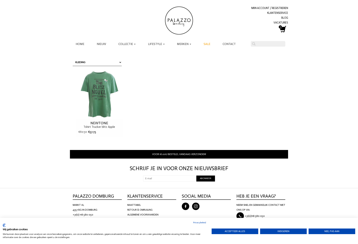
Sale (207, 44)
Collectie (126, 44)
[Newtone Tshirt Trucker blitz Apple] (99, 94)
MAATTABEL (134, 205)
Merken (183, 44)
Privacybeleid (199, 222)
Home (80, 44)
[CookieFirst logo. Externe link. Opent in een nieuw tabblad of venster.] (4, 225)
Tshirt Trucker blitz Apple (99, 125)
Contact (229, 44)
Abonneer (205, 178)
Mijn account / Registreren (269, 8)
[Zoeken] (253, 44)
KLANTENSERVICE (277, 12)
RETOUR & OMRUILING (140, 209)
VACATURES (281, 22)
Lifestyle (155, 44)
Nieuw (101, 44)
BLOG (284, 17)
